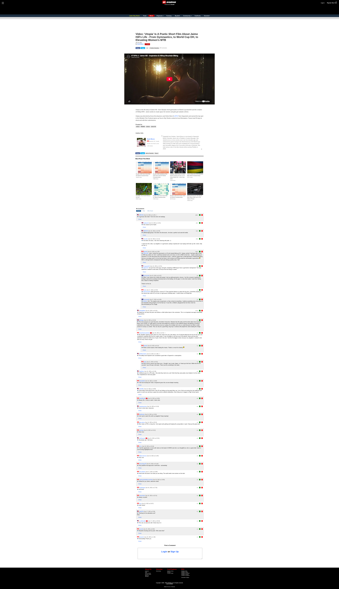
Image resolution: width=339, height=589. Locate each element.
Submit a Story (170, 571)
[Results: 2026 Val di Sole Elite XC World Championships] (161, 189)
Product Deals (170, 573)
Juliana (148, 126)
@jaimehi (145, 267)
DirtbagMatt (142, 310)
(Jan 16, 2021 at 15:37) (155, 275)
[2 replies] (165, 333)
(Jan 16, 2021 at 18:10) (151, 310)
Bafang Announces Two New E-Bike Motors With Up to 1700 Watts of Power (194, 197)
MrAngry (141, 320)
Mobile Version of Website (169, 586)
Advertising (158, 571)
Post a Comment (170, 545)
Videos (137, 126)
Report (156, 153)
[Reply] (139, 219)
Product (169, 572)
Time (144, 211)
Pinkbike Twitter (184, 572)
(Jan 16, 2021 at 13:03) (151, 414)
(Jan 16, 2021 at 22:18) (150, 320)
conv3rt (141, 529)
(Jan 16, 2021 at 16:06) (154, 398)
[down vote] (202, 215)
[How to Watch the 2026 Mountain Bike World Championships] (195, 167)
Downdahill (142, 381)
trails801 (141, 388)
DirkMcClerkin (142, 353)
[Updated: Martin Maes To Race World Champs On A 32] (178, 167)
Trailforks (198, 15)
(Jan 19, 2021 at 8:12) (153, 345)
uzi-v (140, 446)
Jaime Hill (153, 126)
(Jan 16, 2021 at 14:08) (150, 388)
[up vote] (199, 215)
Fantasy (169, 15)
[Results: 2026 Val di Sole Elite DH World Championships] (144, 167)
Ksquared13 (147, 266)
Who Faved (150, 211)
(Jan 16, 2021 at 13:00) (151, 381)
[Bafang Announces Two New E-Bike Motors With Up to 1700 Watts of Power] (195, 189)
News (151, 15)
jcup (140, 503)
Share (137, 48)
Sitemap (146, 576)
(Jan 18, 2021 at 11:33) (158, 333)
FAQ (146, 572)
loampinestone (143, 406)
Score (138, 211)
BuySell (177, 15)
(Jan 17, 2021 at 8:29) (152, 290)
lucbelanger (142, 487)
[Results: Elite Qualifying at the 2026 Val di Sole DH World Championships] (161, 167)
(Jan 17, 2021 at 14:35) (155, 299)
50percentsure (142, 455)
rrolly (145, 290)
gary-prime (142, 422)
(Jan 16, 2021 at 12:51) (156, 266)
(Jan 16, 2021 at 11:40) (153, 455)
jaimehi (145, 251)
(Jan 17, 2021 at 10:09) (151, 471)
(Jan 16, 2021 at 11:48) (152, 353)
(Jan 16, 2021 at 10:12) (150, 430)
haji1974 (141, 511)
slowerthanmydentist (144, 333)
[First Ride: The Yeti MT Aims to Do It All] (144, 189)
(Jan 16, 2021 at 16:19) (152, 463)
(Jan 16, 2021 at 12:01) (155, 223)
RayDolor (141, 371)
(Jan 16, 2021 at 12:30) (153, 251)
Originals (159, 15)
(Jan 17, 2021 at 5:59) (149, 511)
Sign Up (175, 551)
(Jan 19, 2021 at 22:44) (148, 446)
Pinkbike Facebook (185, 573)
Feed (144, 15)
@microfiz (145, 253)
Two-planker (142, 471)
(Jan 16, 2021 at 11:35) (150, 215)
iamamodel (146, 275)
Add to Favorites (155, 48)
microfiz (146, 239)
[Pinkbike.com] (170, 2)
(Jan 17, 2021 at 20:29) (154, 521)
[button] (147, 48)
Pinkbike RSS (184, 571)
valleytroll (146, 223)
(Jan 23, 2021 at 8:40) (149, 529)
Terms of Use (148, 573)
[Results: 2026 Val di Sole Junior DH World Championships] (178, 189)
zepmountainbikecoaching (145, 479)
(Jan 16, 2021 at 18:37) (148, 503)
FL (150, 332)
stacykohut (142, 495)
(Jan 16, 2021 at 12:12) (154, 239)
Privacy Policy (148, 574)
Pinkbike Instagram (185, 575)
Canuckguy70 (142, 463)
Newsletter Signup (185, 577)
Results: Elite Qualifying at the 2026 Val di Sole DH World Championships (160, 175)
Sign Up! (147, 575)
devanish (141, 537)
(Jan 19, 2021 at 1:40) (149, 537)
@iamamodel (146, 291)
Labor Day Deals (134, 15)
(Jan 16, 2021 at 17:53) (151, 487)
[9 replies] (156, 215)
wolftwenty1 (142, 438)
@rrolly (145, 301)
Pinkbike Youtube (185, 574)
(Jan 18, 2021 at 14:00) (159, 479)
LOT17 (176, 116)
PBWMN (143, 126)
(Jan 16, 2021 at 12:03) (154, 231)
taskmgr (141, 430)
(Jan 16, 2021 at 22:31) (151, 495)
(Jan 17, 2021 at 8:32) (152, 361)
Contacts (147, 571)
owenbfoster (142, 398)
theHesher (141, 414)
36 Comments (163, 48)
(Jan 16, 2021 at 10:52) (153, 438)
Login (164, 551)
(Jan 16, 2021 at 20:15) (151, 422)
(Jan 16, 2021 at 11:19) (153, 406)
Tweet (142, 48)
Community (187, 15)
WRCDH (141, 215)
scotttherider (142, 521)
